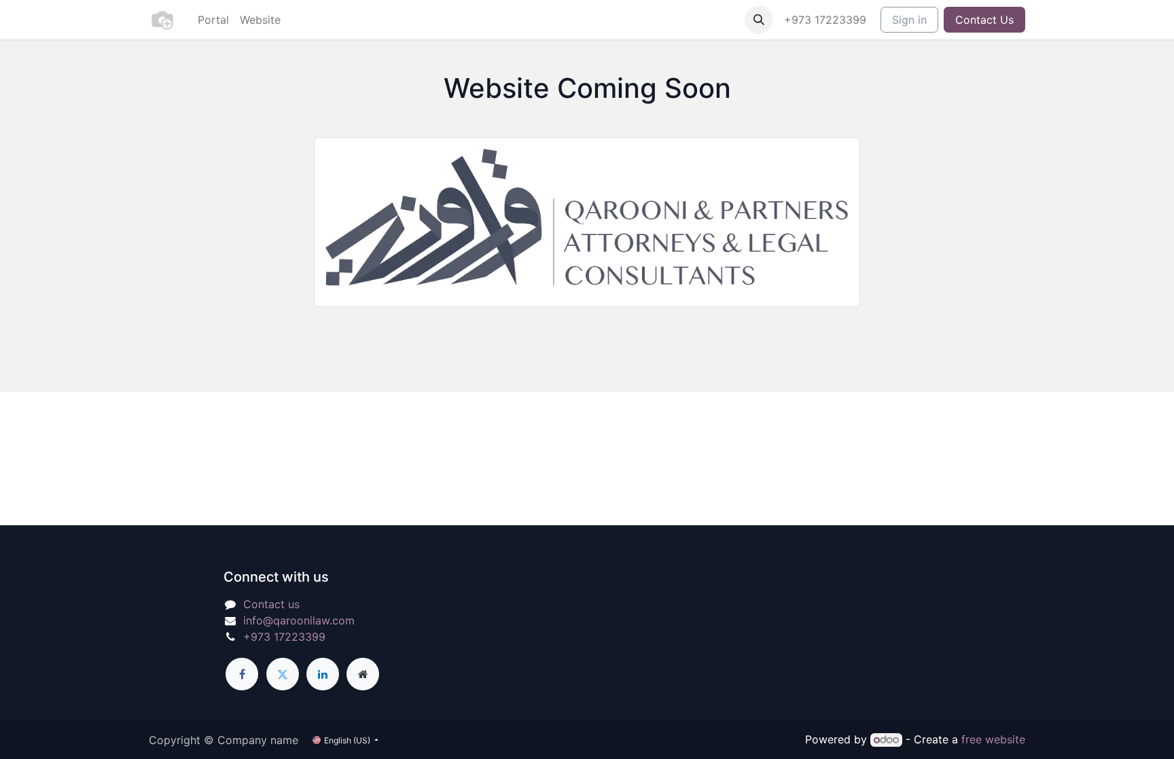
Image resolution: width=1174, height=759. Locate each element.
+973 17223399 (827, 20)
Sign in (909, 20)
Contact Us (984, 20)
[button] (759, 19)
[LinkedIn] (322, 674)
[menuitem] (213, 19)
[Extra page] (362, 674)
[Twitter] (282, 674)
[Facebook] (242, 674)
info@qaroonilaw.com (299, 620)
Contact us (271, 604)
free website (993, 739)
